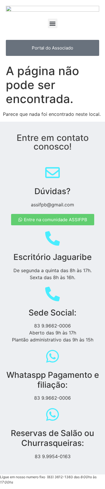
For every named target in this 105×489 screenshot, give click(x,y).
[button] (52, 23)
